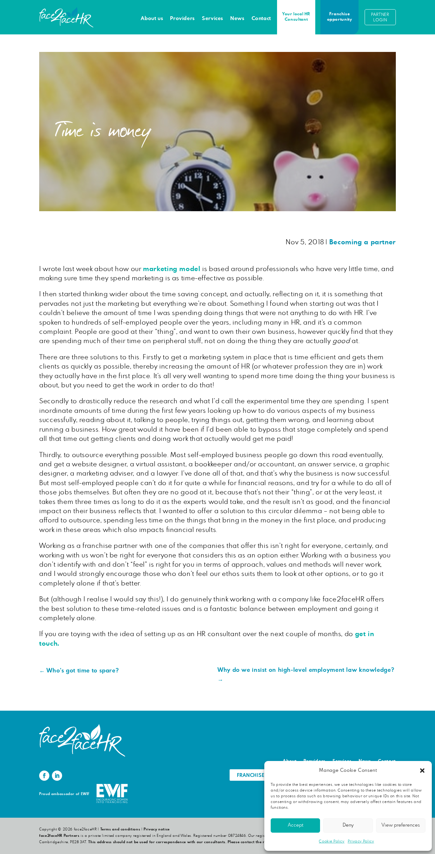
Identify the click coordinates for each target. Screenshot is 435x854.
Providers (182, 18)
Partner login (380, 17)
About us (152, 18)
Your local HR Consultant (296, 17)
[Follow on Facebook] (44, 776)
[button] (422, 770)
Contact (261, 18)
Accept (295, 825)
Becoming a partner (362, 242)
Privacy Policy (361, 841)
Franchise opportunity (339, 17)
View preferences (401, 825)
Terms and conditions (120, 829)
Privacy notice (157, 829)
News (237, 18)
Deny (348, 825)
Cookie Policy (331, 841)
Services (212, 18)
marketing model (171, 269)
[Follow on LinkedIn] (57, 776)
